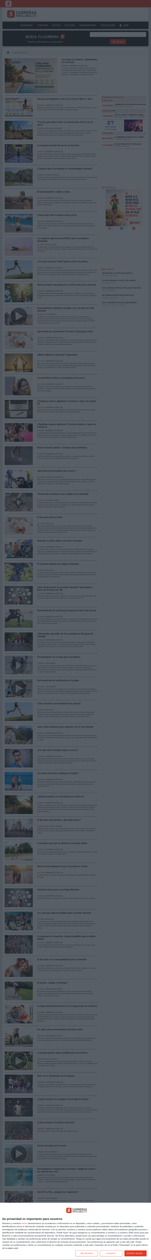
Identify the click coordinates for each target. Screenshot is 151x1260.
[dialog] (75, 1231)
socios (24, 1223)
